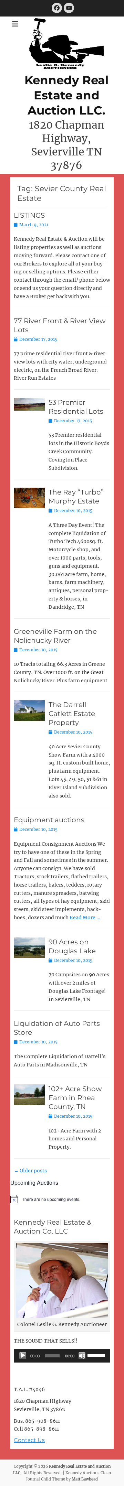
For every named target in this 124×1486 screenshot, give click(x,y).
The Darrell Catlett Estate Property (72, 714)
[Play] (22, 1355)
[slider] (97, 1355)
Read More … (85, 917)
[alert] (62, 1199)
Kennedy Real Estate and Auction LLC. (66, 95)
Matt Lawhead (85, 1479)
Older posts (30, 1171)
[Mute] (82, 1355)
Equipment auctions (49, 820)
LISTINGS (29, 215)
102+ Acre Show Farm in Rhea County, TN (75, 1098)
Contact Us (29, 1440)
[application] (62, 1356)
